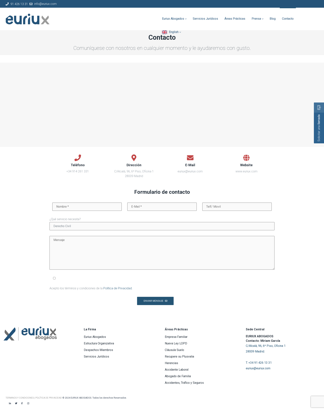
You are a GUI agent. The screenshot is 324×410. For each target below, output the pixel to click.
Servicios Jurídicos (96, 356)
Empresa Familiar (176, 337)
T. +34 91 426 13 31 (259, 362)
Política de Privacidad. (118, 288)
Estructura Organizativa (99, 343)
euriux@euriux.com (258, 368)
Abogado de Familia (178, 376)
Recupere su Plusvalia (179, 356)
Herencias (171, 363)
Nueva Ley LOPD (176, 343)
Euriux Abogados (95, 337)
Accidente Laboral (176, 369)
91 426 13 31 (19, 4)
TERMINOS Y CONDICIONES (20, 398)
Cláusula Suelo (174, 350)
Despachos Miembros (98, 350)
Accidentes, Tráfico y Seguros (184, 383)
